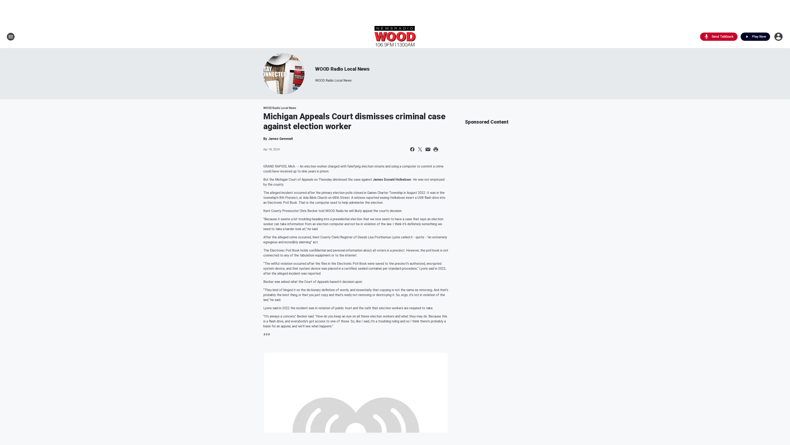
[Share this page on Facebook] (412, 149)
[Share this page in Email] (428, 149)
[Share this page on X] (420, 149)
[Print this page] (436, 149)
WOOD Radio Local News (342, 69)
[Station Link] (395, 36)
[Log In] (778, 37)
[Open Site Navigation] (11, 37)
